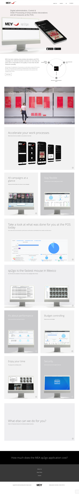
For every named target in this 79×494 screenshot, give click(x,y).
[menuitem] (66, 3)
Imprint (39, 475)
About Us (39, 469)
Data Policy (39, 472)
